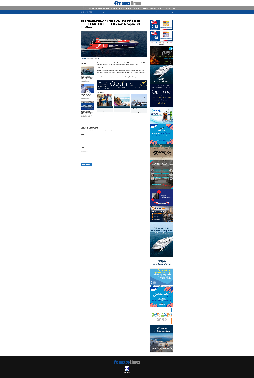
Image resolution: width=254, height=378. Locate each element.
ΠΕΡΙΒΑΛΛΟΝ (144, 8)
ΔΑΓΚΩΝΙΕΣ (137, 8)
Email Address (84, 151)
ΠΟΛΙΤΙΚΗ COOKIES (137, 364)
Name (82, 147)
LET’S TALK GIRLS (166, 8)
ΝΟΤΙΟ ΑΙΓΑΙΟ (113, 8)
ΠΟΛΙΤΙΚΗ (121, 8)
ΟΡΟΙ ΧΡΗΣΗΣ (118, 364)
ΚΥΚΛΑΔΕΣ (106, 8)
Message (83, 134)
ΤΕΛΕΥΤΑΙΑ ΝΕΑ (93, 8)
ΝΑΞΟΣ (100, 8)
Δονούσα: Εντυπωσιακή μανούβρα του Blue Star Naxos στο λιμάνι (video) (86, 96)
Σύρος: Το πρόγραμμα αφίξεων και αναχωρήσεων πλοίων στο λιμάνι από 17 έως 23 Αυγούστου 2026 (87, 113)
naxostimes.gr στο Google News (113, 77)
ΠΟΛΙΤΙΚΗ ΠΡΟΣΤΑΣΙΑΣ (126, 364)
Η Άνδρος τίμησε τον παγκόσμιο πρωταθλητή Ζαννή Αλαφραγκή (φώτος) (104, 110)
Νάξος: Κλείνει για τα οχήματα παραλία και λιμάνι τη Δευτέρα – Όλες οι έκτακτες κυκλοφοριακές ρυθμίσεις (164, 12)
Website (83, 157)
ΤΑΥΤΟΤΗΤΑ (104, 364)
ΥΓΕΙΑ (159, 8)
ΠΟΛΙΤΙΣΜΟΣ (129, 8)
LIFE (174, 8)
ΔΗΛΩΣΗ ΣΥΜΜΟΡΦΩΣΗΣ (147, 364)
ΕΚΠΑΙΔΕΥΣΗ (153, 8)
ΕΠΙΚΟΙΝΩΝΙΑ (111, 364)
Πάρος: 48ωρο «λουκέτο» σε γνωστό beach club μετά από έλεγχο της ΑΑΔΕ (114, 12)
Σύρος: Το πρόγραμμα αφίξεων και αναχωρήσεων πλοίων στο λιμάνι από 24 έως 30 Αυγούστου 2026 (87, 78)
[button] (145, 105)
